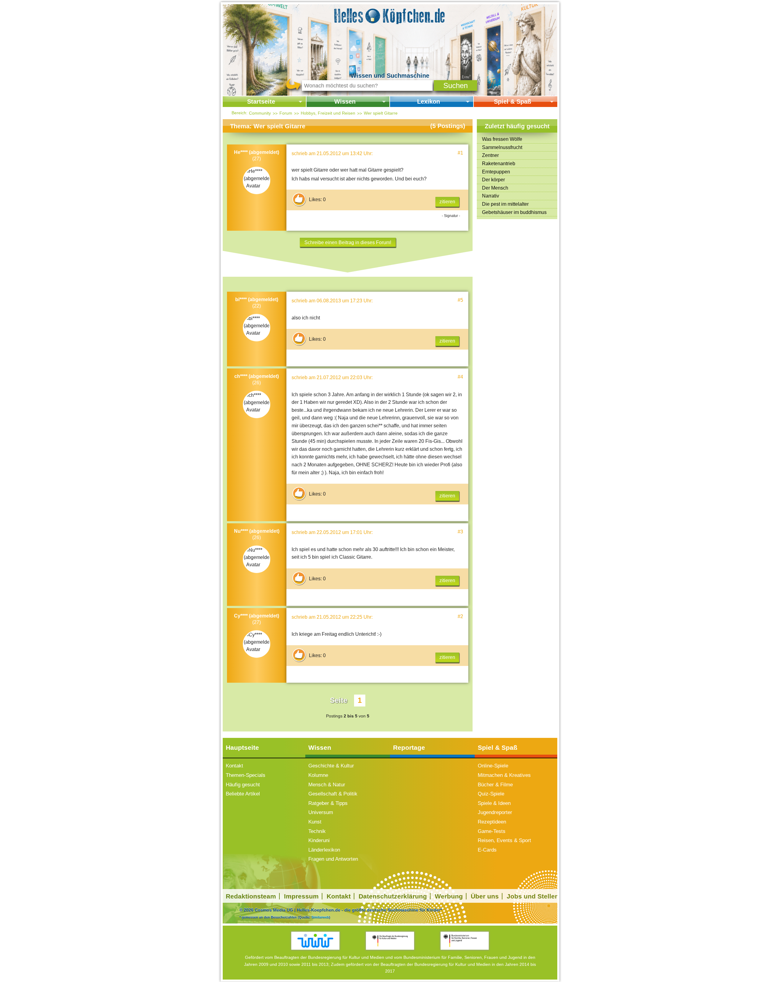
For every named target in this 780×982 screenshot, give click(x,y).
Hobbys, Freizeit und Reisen (328, 113)
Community (260, 113)
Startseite (261, 101)
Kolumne (318, 775)
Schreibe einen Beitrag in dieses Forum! (347, 242)
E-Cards (487, 850)
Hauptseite (242, 747)
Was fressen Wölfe (502, 139)
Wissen (345, 101)
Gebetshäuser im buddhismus (514, 212)
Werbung (449, 896)
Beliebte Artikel (243, 794)
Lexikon (428, 101)
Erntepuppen (496, 171)
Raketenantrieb (498, 163)
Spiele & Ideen (494, 803)
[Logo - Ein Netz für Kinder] (315, 941)
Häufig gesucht (243, 785)
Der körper (493, 179)
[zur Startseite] (390, 15)
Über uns (485, 896)
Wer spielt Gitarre (381, 113)
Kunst (314, 822)
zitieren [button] (447, 201)
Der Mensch (495, 187)
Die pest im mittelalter (505, 204)
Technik (317, 831)
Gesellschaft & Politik (332, 794)
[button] (455, 85)
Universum (320, 812)
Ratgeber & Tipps (328, 803)
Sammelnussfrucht (502, 147)
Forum (285, 113)
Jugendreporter (495, 812)
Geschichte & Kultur (331, 766)
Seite (338, 700)
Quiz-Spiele (491, 794)
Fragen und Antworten (333, 859)
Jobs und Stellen (533, 896)
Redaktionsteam (251, 896)
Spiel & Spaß (512, 101)
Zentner (490, 155)
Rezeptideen (492, 822)
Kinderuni (319, 840)
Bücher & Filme (495, 785)
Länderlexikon (324, 850)
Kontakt (234, 766)
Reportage (409, 747)
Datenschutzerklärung (393, 896)
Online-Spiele (493, 766)
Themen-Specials (245, 775)
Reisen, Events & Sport (504, 840)
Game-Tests (491, 831)
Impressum (301, 896)
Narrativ (490, 195)
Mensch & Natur (326, 785)
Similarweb (320, 917)
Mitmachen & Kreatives (504, 775)
